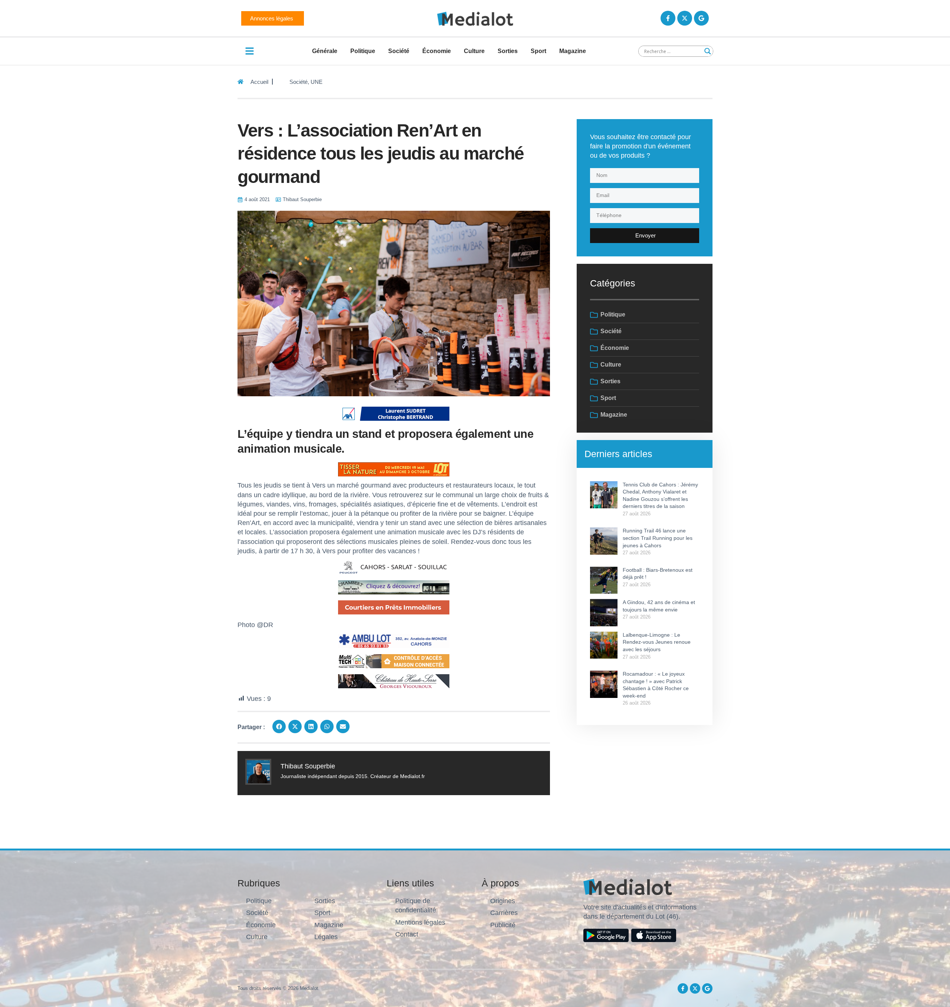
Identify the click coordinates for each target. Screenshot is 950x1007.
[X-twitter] (684, 18)
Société (398, 51)
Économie (436, 51)
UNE (316, 82)
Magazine (572, 51)
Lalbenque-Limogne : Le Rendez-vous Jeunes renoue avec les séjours (657, 642)
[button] (279, 726)
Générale (324, 51)
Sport (538, 51)
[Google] (701, 18)
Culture (474, 51)
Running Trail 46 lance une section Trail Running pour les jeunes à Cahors (657, 538)
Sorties (508, 51)
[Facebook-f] (668, 18)
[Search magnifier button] (707, 51)
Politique (362, 51)
